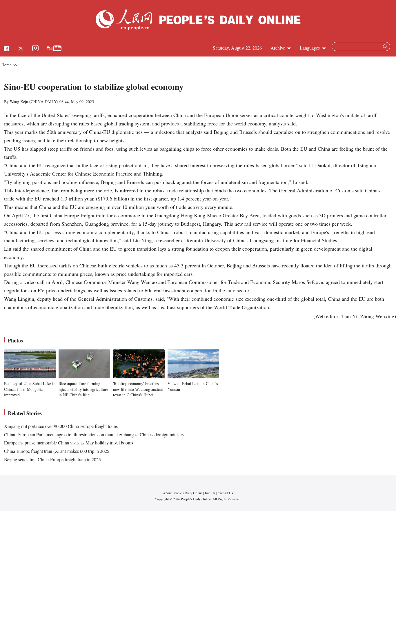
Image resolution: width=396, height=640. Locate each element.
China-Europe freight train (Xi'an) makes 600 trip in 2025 (56, 451)
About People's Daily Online (182, 493)
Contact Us (225, 493)
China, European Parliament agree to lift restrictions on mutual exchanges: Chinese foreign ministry (94, 434)
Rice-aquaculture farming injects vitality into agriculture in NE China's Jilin (83, 389)
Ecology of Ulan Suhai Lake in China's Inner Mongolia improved (29, 389)
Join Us (210, 493)
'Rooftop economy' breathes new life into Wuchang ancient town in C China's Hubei (138, 389)
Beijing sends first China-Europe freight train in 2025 (52, 459)
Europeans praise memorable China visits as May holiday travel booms (68, 443)
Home (6, 65)
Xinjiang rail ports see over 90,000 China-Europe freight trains (61, 426)
